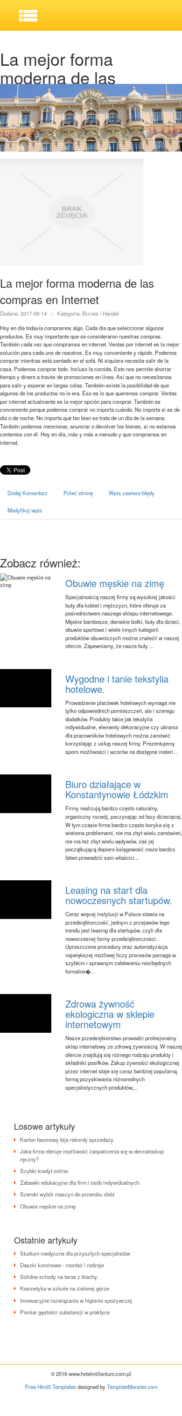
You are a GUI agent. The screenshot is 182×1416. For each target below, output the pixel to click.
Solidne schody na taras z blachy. (59, 1276)
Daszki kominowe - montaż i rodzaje (62, 1265)
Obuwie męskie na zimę (114, 583)
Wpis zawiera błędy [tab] (131, 493)
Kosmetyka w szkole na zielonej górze (64, 1288)
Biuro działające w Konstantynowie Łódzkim (116, 789)
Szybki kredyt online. (44, 1170)
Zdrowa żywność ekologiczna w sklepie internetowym (109, 1014)
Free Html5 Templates (50, 1386)
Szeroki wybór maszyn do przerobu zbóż (67, 1194)
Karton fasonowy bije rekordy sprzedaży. (67, 1139)
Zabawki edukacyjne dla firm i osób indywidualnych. (80, 1182)
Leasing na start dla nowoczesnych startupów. (118, 895)
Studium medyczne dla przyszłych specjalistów (75, 1253)
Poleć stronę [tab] (78, 493)
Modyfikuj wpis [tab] (24, 510)
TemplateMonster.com (132, 1386)
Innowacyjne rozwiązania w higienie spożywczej (76, 1300)
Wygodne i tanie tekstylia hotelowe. (116, 684)
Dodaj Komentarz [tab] (27, 493)
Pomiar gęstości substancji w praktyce (65, 1312)
